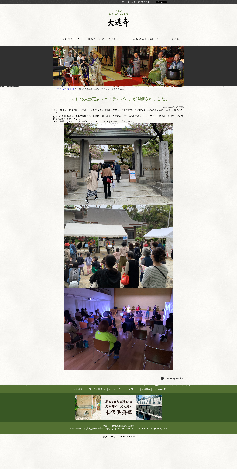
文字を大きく (143, 2)
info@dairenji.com (158, 428)
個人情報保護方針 (97, 389)
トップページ (59, 89)
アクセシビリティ (117, 389)
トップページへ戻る (126, 2)
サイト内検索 (159, 389)
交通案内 (146, 389)
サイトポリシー (79, 389)
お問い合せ (133, 389)
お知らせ (71, 89)
